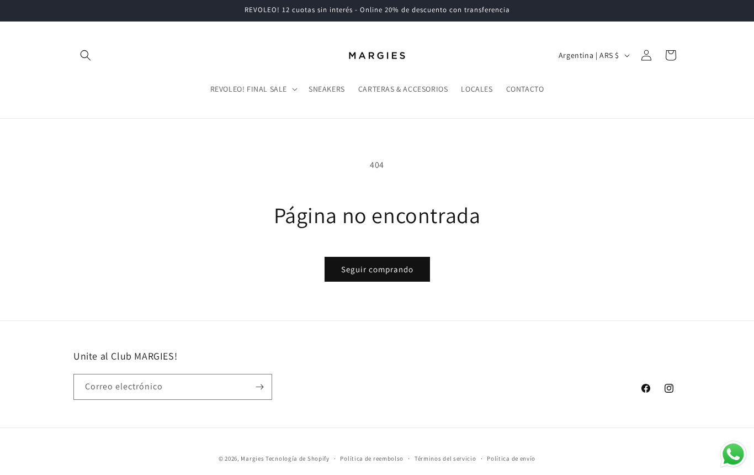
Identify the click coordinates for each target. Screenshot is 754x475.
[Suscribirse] (259, 387)
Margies (252, 458)
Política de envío (511, 458)
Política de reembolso (371, 458)
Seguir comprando (377, 269)
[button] (85, 55)
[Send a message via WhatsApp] (733, 454)
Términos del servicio (445, 458)
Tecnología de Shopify (298, 458)
